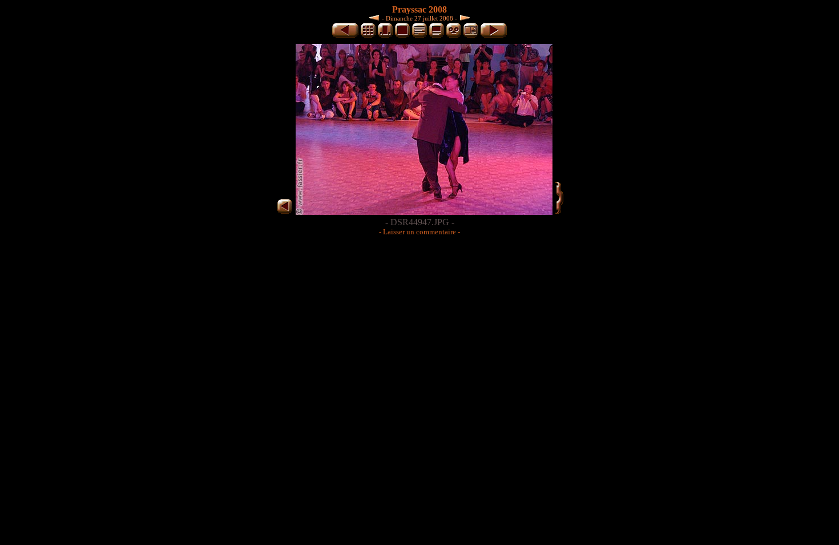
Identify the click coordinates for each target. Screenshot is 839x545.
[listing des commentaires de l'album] (419, 35)
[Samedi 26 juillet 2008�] (375, 17)
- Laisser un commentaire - (419, 231)
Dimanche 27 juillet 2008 (419, 18)
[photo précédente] (345, 35)
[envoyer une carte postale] (470, 35)
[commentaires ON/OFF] (436, 35)
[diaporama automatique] (453, 35)
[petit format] (368, 35)
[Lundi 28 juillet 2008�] (463, 17)
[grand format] (402, 35)
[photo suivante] (493, 35)
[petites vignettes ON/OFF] (385, 35)
